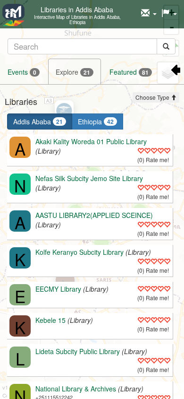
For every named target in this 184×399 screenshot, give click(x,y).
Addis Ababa (38, 121)
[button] (149, 13)
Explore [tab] (73, 72)
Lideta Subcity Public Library (77, 351)
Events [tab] (22, 72)
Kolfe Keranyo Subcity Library (79, 252)
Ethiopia (96, 121)
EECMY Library (58, 289)
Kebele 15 (50, 320)
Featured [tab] (129, 72)
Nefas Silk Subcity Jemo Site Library (89, 178)
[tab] (91, 46)
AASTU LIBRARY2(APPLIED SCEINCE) (94, 215)
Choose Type (153, 97)
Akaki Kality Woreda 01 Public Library (91, 141)
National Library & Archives (75, 388)
